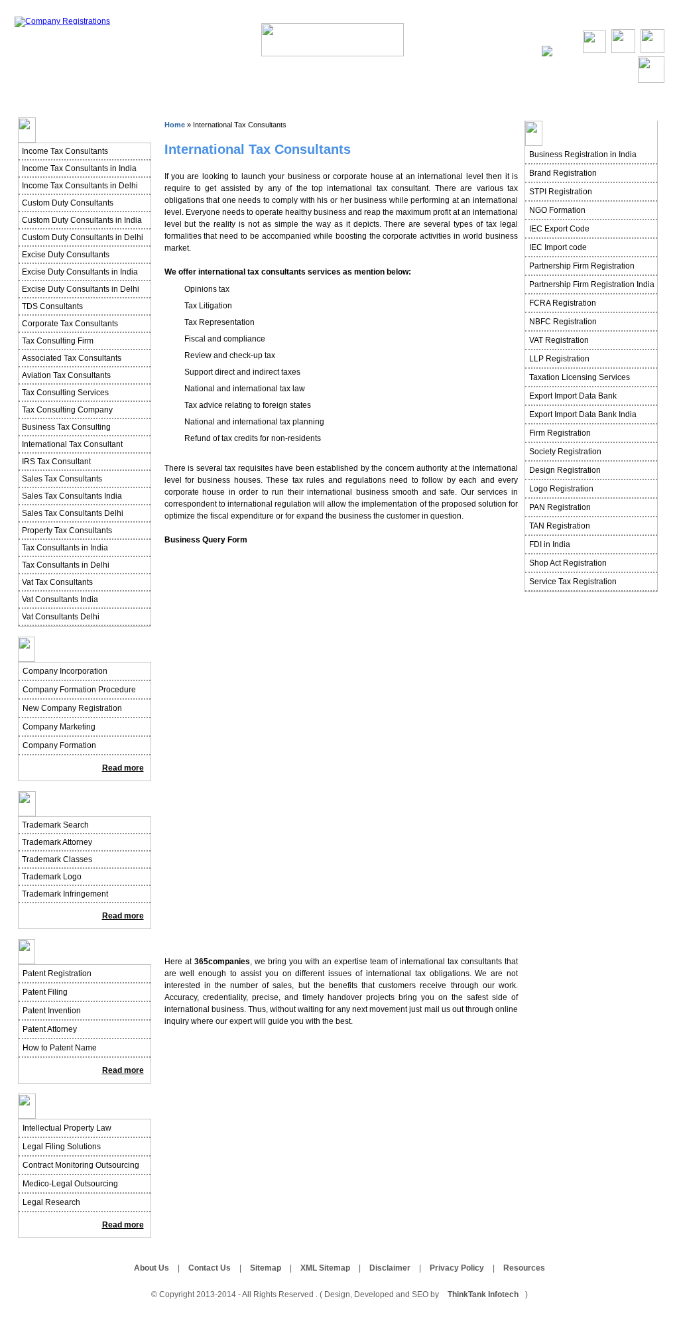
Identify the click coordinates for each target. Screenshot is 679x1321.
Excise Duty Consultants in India (80, 272)
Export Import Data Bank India (583, 414)
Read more (123, 768)
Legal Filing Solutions (62, 1146)
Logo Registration (561, 488)
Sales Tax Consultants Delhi (72, 513)
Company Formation (59, 745)
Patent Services (70, 951)
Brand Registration (563, 173)
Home (555, 18)
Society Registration (565, 451)
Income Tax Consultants (65, 151)
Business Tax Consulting (66, 427)
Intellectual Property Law (67, 1128)
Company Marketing (59, 726)
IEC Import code (558, 247)
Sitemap (265, 1268)
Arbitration (487, 83)
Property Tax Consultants (67, 530)
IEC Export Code (559, 228)
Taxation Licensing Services (579, 377)
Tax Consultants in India (65, 547)
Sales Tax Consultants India (72, 496)
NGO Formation (557, 210)
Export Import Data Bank (573, 396)
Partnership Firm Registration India (591, 284)
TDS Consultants (52, 306)
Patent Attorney (50, 1029)
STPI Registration (560, 191)
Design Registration (565, 470)
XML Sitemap (325, 1268)
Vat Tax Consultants (57, 582)
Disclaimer (389, 1268)
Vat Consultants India (60, 599)
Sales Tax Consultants (62, 478)
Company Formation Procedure (79, 689)
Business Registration (232, 83)
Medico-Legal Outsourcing (70, 1183)
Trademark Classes (57, 859)
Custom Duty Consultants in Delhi (82, 237)
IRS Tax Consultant (56, 461)
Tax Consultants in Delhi (65, 565)
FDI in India (549, 544)
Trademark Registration (88, 803)
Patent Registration (57, 973)
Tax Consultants (410, 83)
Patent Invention (52, 1010)
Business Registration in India (583, 154)
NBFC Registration (563, 321)
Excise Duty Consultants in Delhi (80, 289)
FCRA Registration (562, 303)
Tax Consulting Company (67, 409)
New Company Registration (72, 708)
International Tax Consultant (72, 444)
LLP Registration (559, 358)
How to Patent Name (60, 1047)
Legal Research (51, 1202)
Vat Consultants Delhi (60, 616)
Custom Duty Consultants (67, 203)
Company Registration (86, 649)
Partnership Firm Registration (582, 266)
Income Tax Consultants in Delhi (80, 185)
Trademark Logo (52, 876)
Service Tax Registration (573, 581)
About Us (595, 18)
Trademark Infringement (65, 894)
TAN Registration (559, 526)
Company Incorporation (65, 671)
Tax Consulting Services (65, 392)
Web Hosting (557, 83)
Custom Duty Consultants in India (82, 220)
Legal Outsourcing (78, 1106)
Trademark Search (55, 825)
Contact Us (644, 18)
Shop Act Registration (568, 563)
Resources (524, 1268)
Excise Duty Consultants (65, 254)
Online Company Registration (108, 83)
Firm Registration (560, 433)
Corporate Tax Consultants (70, 323)
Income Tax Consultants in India (79, 168)
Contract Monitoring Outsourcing (81, 1165)
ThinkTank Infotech (483, 1294)
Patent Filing (45, 992)
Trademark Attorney (57, 842)
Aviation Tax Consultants (66, 375)
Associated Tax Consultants (71, 358)
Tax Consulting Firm (57, 341)
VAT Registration (559, 340)
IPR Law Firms (327, 83)
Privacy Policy (457, 1268)
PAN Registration (560, 507)
